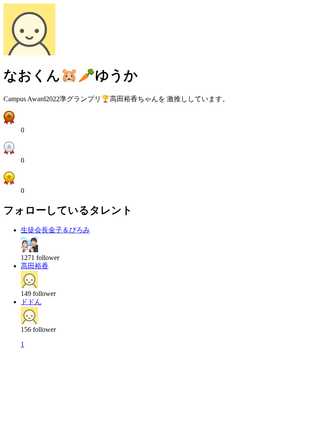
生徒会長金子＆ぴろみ (55, 230)
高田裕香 (34, 266)
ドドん (31, 301)
